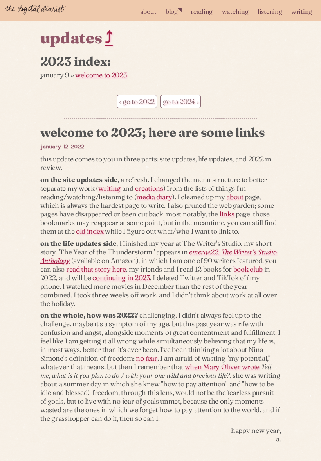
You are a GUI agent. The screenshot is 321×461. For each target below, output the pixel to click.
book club (248, 269)
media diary (154, 197)
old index (89, 231)
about (148, 11)
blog (174, 10)
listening (270, 11)
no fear (146, 358)
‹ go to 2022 (137, 101)
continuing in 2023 (121, 277)
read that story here (96, 269)
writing (301, 11)
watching (235, 11)
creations (149, 188)
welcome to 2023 (101, 75)
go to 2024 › (180, 101)
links (227, 214)
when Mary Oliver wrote (222, 367)
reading (202, 11)
